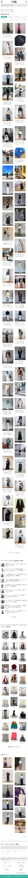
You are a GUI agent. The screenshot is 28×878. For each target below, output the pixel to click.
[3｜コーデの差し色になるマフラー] (20, 334)
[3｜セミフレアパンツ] (20, 536)
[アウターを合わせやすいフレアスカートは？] (7, 114)
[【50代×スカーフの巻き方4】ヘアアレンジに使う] (7, 135)
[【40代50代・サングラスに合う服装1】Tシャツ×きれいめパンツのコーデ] (7, 818)
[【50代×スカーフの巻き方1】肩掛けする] (20, 353)
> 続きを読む (11, 38)
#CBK (13, 876)
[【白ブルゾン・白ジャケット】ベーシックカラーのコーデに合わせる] (20, 90)
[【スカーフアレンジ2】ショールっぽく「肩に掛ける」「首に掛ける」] (20, 133)
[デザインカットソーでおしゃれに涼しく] (20, 779)
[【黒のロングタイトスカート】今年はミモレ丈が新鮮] (7, 254)
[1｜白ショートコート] (20, 403)
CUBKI (14, 2)
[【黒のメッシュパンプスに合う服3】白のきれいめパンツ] (7, 316)
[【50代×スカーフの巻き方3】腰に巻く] (20, 466)
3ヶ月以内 (17, 16)
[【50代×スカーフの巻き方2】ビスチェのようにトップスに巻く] (7, 357)
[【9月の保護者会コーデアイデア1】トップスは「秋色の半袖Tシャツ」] (7, 336)
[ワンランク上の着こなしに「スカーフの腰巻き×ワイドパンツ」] (7, 424)
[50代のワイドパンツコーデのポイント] (20, 764)
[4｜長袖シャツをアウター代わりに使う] (20, 246)
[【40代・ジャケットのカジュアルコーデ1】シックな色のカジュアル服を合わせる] (20, 54)
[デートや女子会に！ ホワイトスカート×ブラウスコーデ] (20, 796)
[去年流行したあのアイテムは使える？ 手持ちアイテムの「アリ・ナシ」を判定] (7, 762)
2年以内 (4, 16)
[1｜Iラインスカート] (7, 482)
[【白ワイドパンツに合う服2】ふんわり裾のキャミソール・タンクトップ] (20, 316)
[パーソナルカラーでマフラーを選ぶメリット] (20, 153)
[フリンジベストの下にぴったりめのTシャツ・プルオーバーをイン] (7, 275)
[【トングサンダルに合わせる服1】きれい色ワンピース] (20, 826)
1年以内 (10, 16)
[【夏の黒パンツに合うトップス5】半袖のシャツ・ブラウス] (7, 804)
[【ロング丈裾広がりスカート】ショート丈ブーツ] (7, 28)
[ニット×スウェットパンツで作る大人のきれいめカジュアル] (7, 234)
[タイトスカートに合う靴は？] (20, 296)
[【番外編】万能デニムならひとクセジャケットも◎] (7, 296)
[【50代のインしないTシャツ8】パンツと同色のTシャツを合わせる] (7, 776)
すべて (24, 16)
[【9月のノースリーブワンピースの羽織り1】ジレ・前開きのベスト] (7, 791)
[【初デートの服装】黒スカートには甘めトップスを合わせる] (20, 485)
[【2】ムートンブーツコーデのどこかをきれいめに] (20, 112)
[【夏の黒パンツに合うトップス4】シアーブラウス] (20, 812)
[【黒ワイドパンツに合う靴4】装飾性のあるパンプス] (7, 463)
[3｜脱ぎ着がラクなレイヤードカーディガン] (7, 514)
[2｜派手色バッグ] (7, 404)
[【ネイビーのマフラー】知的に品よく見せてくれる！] (7, 93)
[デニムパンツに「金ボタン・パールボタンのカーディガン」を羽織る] (7, 443)
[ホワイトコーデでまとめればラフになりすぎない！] (7, 48)
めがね (7, 853)
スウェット (3, 853)
